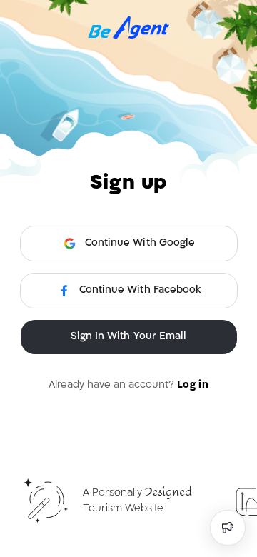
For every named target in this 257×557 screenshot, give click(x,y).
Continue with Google (140, 243)
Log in (192, 385)
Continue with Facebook (140, 290)
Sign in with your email (128, 336)
